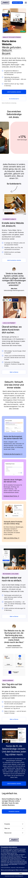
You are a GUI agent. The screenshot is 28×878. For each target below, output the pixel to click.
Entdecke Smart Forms (10, 496)
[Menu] (26, 2)
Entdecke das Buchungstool (12, 454)
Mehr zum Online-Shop (10, 538)
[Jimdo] (5, 2)
